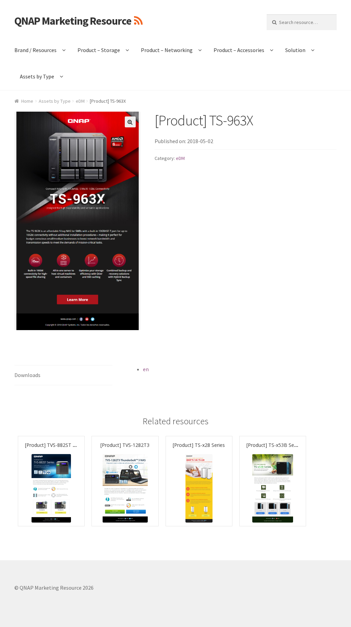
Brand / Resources (35, 50)
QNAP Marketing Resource (72, 21)
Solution (295, 50)
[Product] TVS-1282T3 (124, 445)
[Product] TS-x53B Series (274, 445)
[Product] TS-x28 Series (199, 445)
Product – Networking (167, 50)
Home (27, 101)
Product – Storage (98, 50)
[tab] (63, 375)
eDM (80, 101)
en (146, 369)
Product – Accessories (239, 50)
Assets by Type (37, 76)
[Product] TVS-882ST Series (55, 445)
